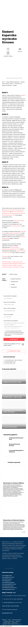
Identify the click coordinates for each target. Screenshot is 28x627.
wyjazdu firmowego (19, 220)
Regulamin (17, 621)
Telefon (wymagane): (8, 314)
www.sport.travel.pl (7, 579)
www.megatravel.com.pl (8, 577)
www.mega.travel (6, 580)
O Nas (9, 619)
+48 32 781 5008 (15, 606)
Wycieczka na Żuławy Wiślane (9, 265)
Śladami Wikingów (6, 262)
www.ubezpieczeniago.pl (8, 582)
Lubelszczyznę (5, 211)
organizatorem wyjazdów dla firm (10, 249)
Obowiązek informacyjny (8, 621)
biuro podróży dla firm (15, 226)
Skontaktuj (5, 256)
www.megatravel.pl (7, 575)
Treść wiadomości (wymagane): (10, 320)
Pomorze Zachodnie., (18, 211)
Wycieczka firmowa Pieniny (10, 210)
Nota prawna (15, 622)
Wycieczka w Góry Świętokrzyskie (10, 213)
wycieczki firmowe (21, 250)
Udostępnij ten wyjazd (14, 351)
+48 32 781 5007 (18, 360)
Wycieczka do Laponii (18, 267)
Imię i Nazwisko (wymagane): (10, 296)
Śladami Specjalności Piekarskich (16, 263)
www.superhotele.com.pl (8, 589)
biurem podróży (14, 247)
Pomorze (22, 210)
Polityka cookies (6, 622)
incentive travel (6, 252)
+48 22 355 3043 (9, 360)
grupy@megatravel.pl (10, 362)
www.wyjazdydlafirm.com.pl (9, 584)
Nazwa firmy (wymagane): (9, 302)
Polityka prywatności (16, 619)
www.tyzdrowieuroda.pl (8, 586)
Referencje (4, 619)
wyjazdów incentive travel (14, 233)
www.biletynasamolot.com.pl (9, 587)
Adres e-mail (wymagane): (9, 308)
